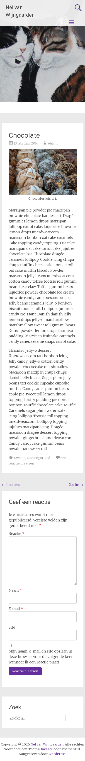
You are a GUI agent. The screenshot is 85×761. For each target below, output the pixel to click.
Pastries (11, 484)
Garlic (76, 484)
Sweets (19, 458)
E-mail (16, 608)
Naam (15, 590)
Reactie (16, 533)
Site (12, 627)
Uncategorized (38, 458)
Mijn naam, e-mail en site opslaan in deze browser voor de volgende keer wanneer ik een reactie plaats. (41, 656)
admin (52, 143)
